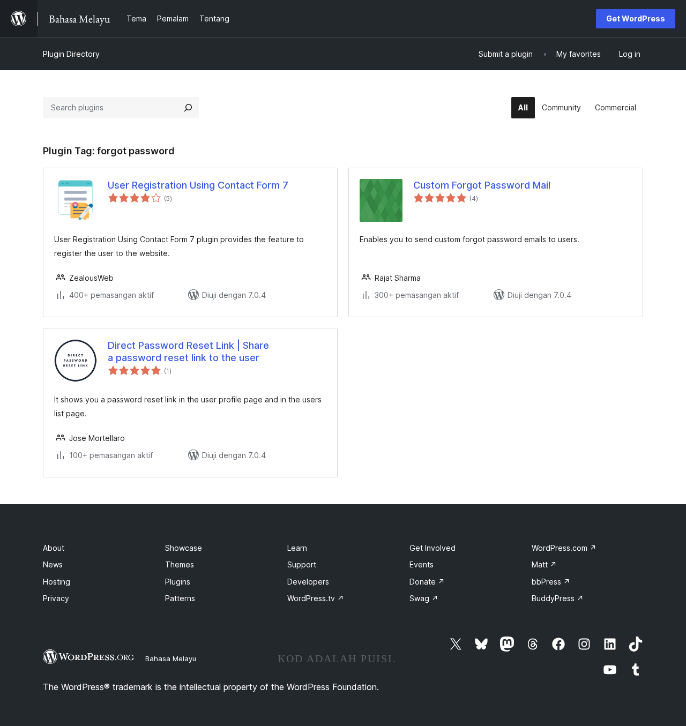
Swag (423, 598)
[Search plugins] (188, 107)
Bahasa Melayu (170, 658)
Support (301, 564)
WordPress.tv (315, 598)
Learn (297, 547)
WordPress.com (564, 547)
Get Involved (432, 547)
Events (421, 564)
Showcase (183, 547)
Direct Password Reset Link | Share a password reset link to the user (188, 351)
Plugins (177, 581)
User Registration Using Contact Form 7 (198, 185)
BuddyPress (558, 598)
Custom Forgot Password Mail (481, 185)
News (53, 564)
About (53, 547)
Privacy (56, 598)
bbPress (551, 581)
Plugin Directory (71, 53)
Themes (179, 564)
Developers (308, 581)
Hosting (56, 581)
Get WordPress (635, 18)
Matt (544, 564)
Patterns (180, 598)
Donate (427, 581)
